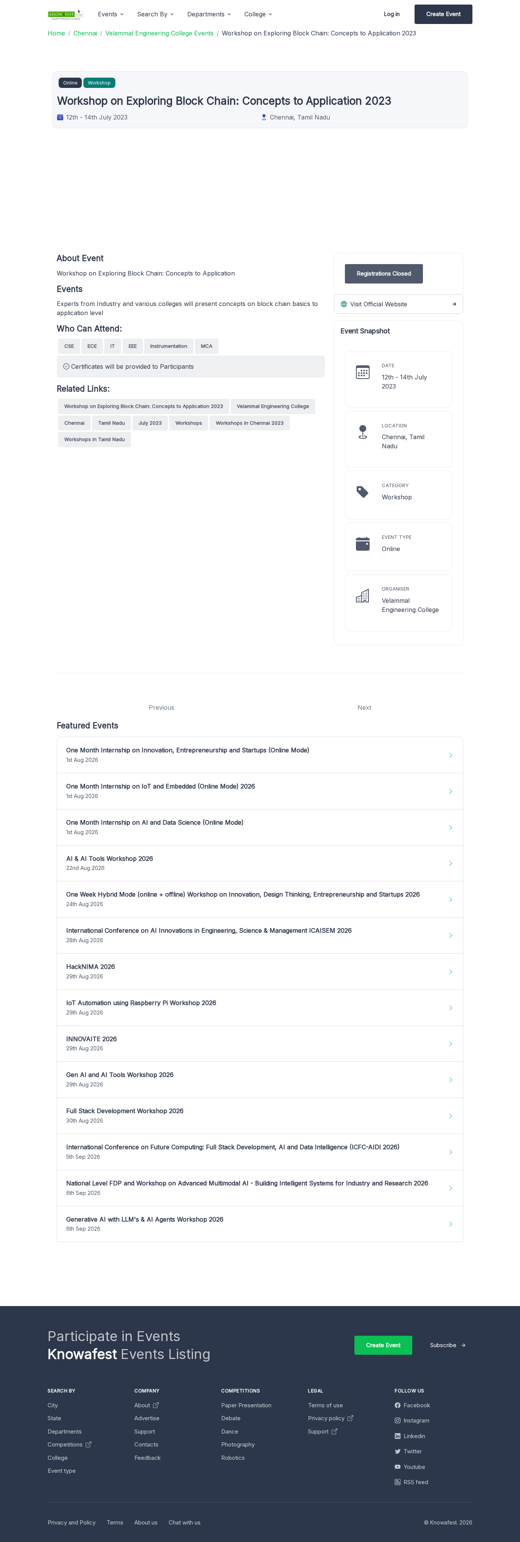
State (54, 1418)
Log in (392, 14)
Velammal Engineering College (273, 406)
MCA (206, 346)
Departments (65, 1431)
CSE (69, 346)
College (58, 1457)
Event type (62, 1470)
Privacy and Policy (72, 1522)
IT (112, 346)
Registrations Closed (384, 273)
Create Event (443, 14)
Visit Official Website (377, 304)
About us (146, 1522)
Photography (238, 1444)
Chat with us (185, 1522)
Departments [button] (206, 14)
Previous (161, 707)
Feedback (147, 1457)
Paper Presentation (246, 1405)
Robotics (233, 1457)
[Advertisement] (285, 200)
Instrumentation (168, 346)
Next (364, 707)
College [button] (255, 14)
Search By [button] (152, 14)
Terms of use (325, 1405)
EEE (133, 346)
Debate (231, 1418)
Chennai (74, 423)
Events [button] (107, 14)
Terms (115, 1522)
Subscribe (443, 1345)
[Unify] (66, 14)
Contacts (146, 1444)
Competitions (66, 1444)
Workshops (188, 423)
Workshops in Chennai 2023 (250, 423)
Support (144, 1431)
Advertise (147, 1418)
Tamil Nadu (111, 423)
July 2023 (150, 423)
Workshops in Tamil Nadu (94, 439)
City (53, 1405)
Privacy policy (327, 1418)
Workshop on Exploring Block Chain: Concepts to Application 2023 (143, 406)
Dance (229, 1431)
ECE (92, 346)
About (143, 1405)
